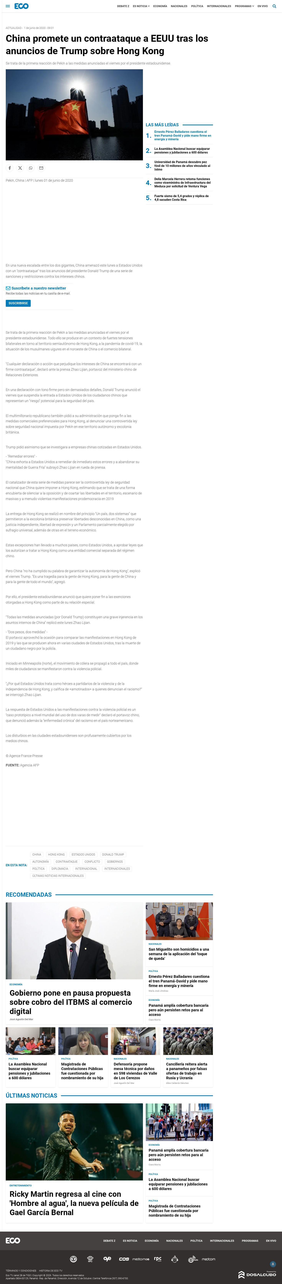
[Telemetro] (73, 1262)
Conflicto (92, 861)
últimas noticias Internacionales (58, 876)
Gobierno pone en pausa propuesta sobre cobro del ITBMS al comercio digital (71, 1002)
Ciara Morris (155, 1020)
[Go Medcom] (141, 1262)
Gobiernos (115, 861)
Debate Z (123, 6)
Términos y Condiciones (21, 1270)
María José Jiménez (158, 991)
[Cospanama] (124, 1262)
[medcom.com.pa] (208, 1262)
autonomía (40, 861)
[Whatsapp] (31, 168)
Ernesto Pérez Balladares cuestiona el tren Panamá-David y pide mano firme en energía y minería (182, 135)
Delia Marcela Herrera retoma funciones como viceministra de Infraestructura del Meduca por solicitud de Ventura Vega (182, 182)
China (36, 854)
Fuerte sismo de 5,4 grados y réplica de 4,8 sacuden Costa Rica (181, 197)
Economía (160, 6)
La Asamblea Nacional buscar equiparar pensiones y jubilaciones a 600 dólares (182, 150)
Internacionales (219, 6)
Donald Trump (113, 854)
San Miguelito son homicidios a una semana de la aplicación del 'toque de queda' (179, 954)
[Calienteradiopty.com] (174, 1262)
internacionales (117, 868)
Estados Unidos (83, 854)
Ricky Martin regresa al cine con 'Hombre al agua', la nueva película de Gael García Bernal (74, 1203)
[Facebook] (10, 168)
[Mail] (41, 168)
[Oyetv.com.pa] (107, 1262)
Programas (243, 6)
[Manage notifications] (273, 1264)
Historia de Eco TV (50, 1270)
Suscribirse (18, 303)
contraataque (67, 861)
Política (197, 6)
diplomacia (60, 868)
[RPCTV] (90, 1262)
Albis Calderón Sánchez (177, 1083)
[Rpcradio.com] (157, 1262)
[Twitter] (20, 168)
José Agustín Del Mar (21, 1019)
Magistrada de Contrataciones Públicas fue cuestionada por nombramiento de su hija (82, 1071)
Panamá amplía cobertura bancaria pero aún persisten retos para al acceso (179, 1010)
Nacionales (179, 6)
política (38, 868)
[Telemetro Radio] (191, 1262)
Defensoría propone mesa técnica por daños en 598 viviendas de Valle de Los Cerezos (135, 1071)
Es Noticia (140, 6)
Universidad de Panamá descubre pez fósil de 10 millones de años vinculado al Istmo (182, 165)
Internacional (86, 868)
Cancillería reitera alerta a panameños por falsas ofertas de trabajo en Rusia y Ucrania (186, 1071)
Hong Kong (56, 854)
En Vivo (263, 6)
